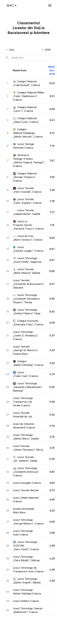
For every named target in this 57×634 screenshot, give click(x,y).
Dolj (11, 49)
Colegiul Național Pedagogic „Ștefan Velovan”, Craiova (28, 133)
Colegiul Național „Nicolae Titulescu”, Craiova (25, 177)
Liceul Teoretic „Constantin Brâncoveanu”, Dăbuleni (28, 284)
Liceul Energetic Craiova (27, 482)
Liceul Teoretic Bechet (26, 490)
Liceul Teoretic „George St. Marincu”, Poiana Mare (25, 350)
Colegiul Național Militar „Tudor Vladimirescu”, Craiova (28, 96)
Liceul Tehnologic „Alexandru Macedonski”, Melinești (27, 387)
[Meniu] (50, 5)
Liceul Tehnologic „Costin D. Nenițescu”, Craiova (25, 335)
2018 (47, 49)
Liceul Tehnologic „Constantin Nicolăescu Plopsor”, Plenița (26, 299)
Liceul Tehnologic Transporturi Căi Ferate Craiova (23, 402)
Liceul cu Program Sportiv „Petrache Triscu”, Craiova (28, 225)
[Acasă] (11, 5)
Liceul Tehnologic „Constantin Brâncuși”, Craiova (26, 472)
